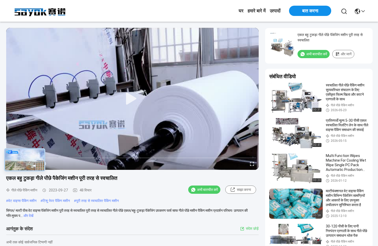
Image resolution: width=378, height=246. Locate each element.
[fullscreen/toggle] (252, 164)
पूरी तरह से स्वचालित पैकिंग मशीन (97, 201)
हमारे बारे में (257, 10)
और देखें (28, 216)
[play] (132, 98)
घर (241, 10)
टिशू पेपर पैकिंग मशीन (56, 201)
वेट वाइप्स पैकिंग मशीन (22, 201)
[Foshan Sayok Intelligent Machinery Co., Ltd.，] (40, 11)
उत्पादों (275, 10)
